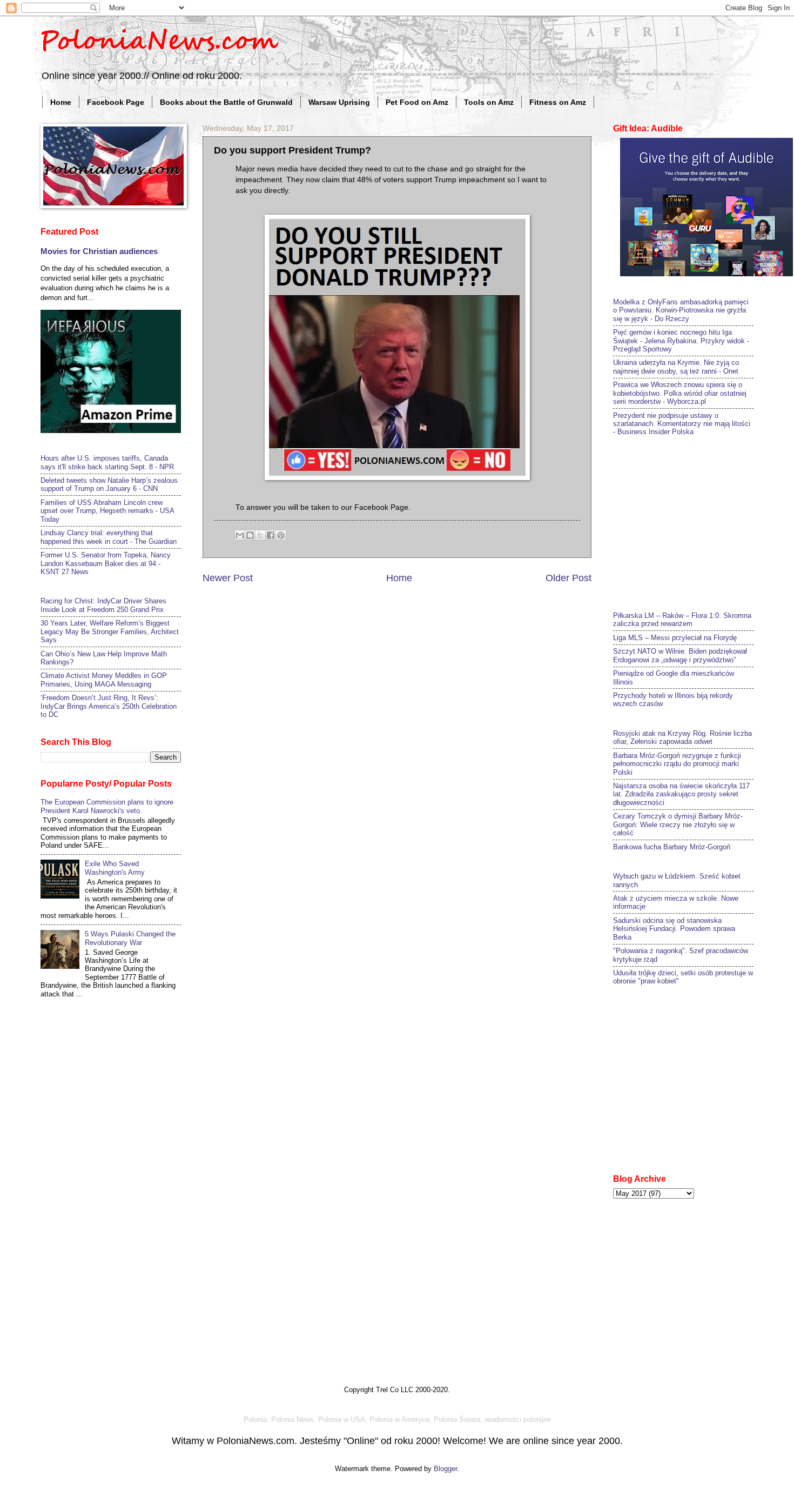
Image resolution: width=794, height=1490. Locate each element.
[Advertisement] (694, 522)
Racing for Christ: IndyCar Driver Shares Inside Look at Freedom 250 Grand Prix (103, 605)
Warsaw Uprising (339, 102)
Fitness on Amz (557, 102)
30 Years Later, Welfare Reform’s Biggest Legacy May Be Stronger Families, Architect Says (110, 631)
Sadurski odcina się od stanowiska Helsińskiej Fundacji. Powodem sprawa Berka (674, 928)
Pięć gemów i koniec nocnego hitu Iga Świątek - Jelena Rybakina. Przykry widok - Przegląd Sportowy (681, 340)
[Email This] (239, 535)
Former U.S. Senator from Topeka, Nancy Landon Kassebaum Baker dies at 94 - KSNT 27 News (106, 563)
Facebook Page (115, 102)
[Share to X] (260, 535)
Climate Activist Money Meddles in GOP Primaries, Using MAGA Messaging (104, 679)
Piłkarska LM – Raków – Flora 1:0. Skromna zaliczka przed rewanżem (682, 619)
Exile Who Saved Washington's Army (115, 868)
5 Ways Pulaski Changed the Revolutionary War (130, 938)
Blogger (445, 1469)
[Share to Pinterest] (280, 535)
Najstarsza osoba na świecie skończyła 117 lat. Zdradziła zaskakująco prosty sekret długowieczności (681, 794)
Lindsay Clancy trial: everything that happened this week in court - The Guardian (109, 537)
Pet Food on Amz (417, 102)
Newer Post (228, 578)
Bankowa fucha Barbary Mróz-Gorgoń (671, 847)
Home (60, 102)
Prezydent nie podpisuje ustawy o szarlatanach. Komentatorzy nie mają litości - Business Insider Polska (681, 423)
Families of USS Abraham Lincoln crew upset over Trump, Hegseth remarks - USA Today (107, 510)
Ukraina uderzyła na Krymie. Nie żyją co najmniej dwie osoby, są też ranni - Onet (676, 366)
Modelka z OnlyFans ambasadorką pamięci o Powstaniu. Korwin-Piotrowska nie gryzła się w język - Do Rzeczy (681, 310)
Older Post (568, 578)
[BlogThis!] (250, 535)
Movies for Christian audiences (99, 251)
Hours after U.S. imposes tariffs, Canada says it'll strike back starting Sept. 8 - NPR (107, 462)
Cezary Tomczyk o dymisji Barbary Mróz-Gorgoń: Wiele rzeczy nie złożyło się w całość (678, 824)
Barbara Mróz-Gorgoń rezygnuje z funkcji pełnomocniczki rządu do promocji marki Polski (677, 763)
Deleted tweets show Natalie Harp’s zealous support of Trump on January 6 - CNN (109, 484)
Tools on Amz (489, 102)
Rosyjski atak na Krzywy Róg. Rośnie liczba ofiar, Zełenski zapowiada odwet (682, 737)
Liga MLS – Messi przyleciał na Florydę (675, 638)
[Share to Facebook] (270, 535)
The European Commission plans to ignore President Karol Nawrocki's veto (107, 806)
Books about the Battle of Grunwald (226, 102)
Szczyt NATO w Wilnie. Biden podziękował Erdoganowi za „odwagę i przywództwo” (680, 655)
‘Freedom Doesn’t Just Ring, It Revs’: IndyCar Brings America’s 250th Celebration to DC (109, 706)
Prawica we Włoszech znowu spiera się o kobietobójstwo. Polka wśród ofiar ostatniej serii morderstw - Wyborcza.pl (679, 393)
